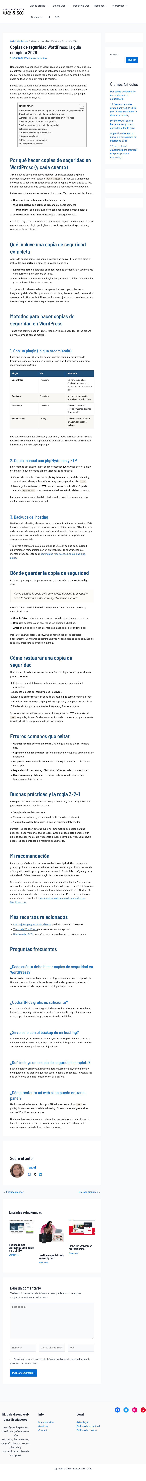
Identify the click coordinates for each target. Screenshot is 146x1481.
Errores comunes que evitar (34, 129)
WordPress (118, 5)
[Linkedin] (40, 1174)
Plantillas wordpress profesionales (80, 1247)
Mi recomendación (30, 136)
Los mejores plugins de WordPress (32, 924)
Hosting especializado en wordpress (51, 1256)
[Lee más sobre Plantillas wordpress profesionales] (82, 1227)
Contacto (43, 1430)
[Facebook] (29, 1174)
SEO (57, 17)
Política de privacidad (88, 1426)
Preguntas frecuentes (33, 143)
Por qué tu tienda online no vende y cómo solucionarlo (123, 95)
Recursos (99, 5)
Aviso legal (82, 1422)
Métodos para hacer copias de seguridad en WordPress (47, 118)
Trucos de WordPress (25, 929)
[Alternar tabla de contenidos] (80, 106)
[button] (46, 5)
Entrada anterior (13, 1192)
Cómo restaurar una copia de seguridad (40, 125)
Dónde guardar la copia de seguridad (38, 121)
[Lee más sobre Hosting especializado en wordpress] (52, 1231)
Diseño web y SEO (23, 934)
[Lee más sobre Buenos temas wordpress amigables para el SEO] (22, 1226)
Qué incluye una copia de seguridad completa (42, 114)
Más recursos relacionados (34, 140)
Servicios (43, 1426)
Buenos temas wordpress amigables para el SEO (21, 1247)
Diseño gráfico (37, 5)
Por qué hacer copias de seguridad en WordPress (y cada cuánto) (52, 110)
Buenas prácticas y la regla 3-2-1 (37, 132)
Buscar (114, 54)
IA (49, 17)
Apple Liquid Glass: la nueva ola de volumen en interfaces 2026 (123, 137)
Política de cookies (87, 1430)
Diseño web (59, 5)
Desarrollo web (81, 5)
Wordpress (14, 1255)
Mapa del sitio (46, 1422)
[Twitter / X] (34, 1174)
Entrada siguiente (90, 1192)
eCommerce (36, 17)
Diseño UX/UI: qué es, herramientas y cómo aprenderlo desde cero (122, 124)
